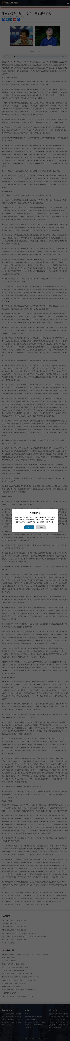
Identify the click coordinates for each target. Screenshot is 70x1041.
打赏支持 (29, 527)
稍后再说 (41, 527)
